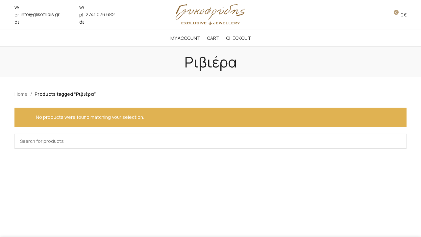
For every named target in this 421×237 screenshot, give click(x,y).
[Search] (381, 14)
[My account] (369, 14)
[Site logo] (210, 14)
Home (21, 94)
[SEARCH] (399, 141)
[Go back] (176, 61)
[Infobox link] (37, 15)
